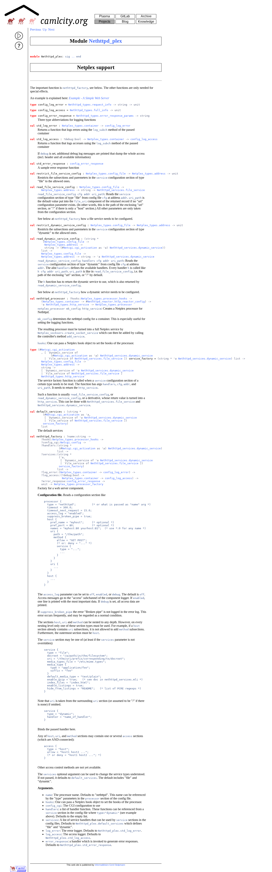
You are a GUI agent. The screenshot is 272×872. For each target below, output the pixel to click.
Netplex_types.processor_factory (78, 484)
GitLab (125, 16)
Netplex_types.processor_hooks (104, 298)
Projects (104, 21)
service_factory (55, 423)
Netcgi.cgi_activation (80, 247)
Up (45, 29)
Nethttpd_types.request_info (89, 104)
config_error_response (86, 163)
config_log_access (144, 139)
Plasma (104, 16)
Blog (125, 21)
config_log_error (117, 125)
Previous (35, 29)
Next (51, 29)
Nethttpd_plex (105, 41)
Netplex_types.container (80, 125)
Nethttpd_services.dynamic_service (136, 247)
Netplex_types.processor (113, 304)
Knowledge (146, 21)
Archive (146, 16)
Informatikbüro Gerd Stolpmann (110, 865)
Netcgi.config (70, 442)
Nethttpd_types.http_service (67, 304)
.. (73, 56)
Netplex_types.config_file (106, 173)
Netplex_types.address (148, 173)
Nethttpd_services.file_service (121, 190)
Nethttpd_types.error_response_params (105, 115)
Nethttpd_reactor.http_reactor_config (116, 301)
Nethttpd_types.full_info (89, 110)
